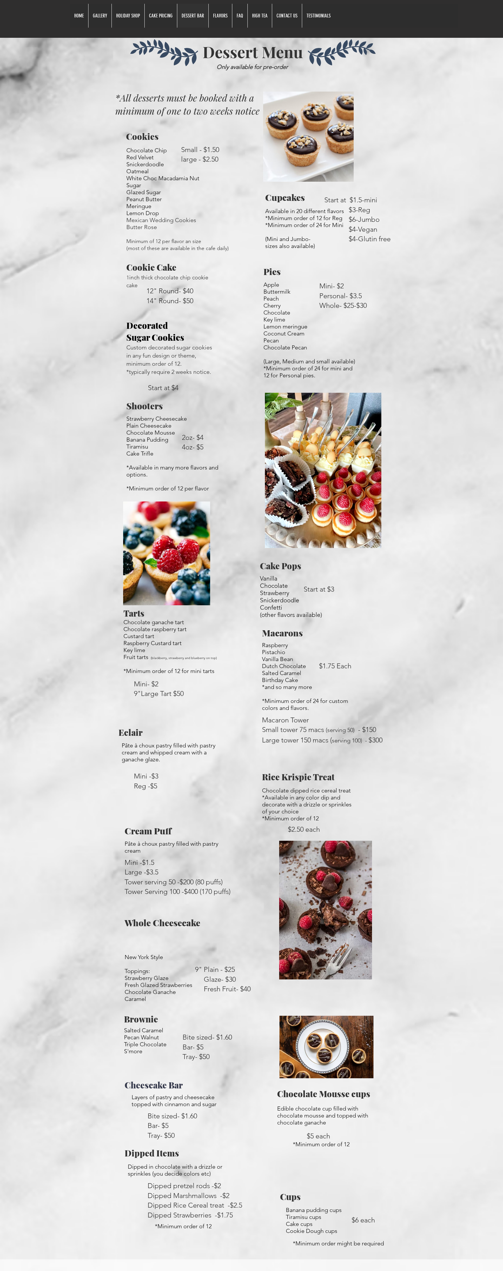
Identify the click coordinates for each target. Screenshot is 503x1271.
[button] (99, 16)
